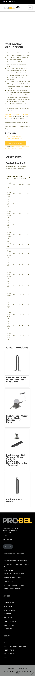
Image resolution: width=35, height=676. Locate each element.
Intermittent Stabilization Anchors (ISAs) (16, 565)
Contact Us (8, 546)
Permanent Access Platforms (14, 574)
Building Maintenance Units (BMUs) (16, 560)
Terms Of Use (23, 669)
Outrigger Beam (9, 570)
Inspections (8, 614)
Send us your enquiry (15, 143)
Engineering (8, 629)
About (6, 657)
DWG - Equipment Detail (15, 138)
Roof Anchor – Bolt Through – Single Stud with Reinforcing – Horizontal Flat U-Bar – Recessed (17, 460)
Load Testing (8, 617)
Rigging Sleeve (9, 581)
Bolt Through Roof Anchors (13, 149)
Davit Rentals (8, 606)
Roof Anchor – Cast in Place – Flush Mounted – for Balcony (17, 419)
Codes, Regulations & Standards (15, 646)
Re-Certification (9, 610)
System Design (9, 602)
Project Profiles (9, 654)
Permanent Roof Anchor (12, 577)
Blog (5, 642)
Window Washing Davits (12, 589)
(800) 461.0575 (7, 539)
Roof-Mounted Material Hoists (14, 585)
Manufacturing (9, 625)
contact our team (20, 129)
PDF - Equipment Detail (14, 136)
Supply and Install (10, 621)
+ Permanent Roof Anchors (20, 146)
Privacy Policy (12, 669)
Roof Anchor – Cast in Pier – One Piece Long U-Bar (16, 380)
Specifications (9, 650)
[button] (30, 8)
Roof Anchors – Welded (14, 500)
